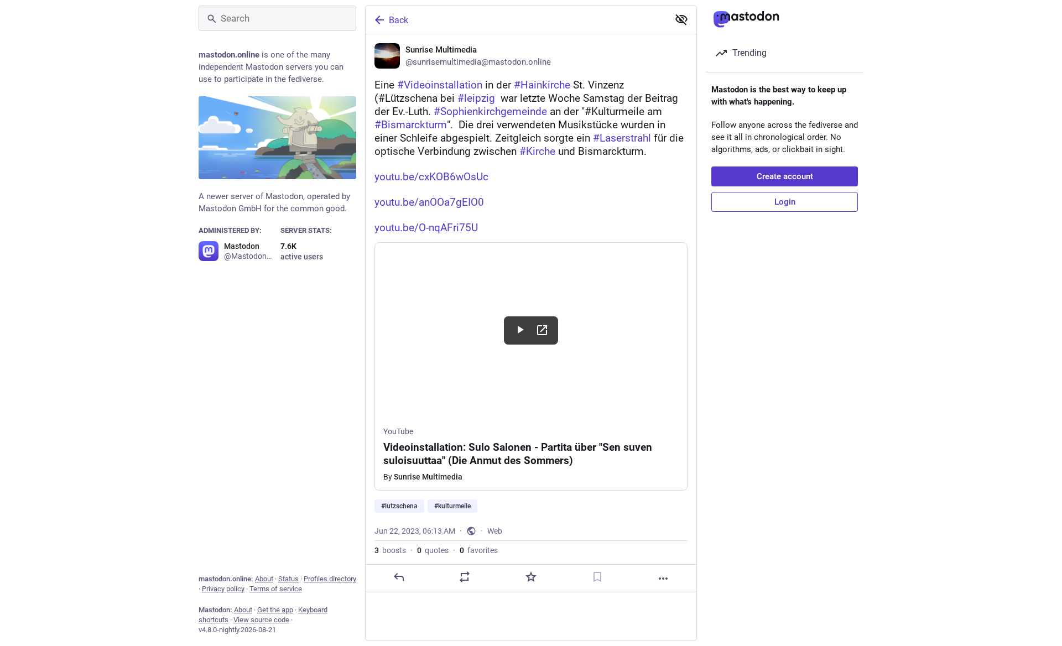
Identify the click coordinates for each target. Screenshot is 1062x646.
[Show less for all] (681, 19)
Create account (785, 176)
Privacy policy (223, 589)
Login (784, 202)
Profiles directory (330, 579)
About (264, 579)
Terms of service (275, 589)
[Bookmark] (597, 577)
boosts (390, 550)
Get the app (275, 610)
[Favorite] (531, 577)
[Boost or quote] (464, 577)
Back (398, 20)
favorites (479, 550)
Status (288, 579)
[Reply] (398, 577)
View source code (261, 620)
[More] (663, 578)
